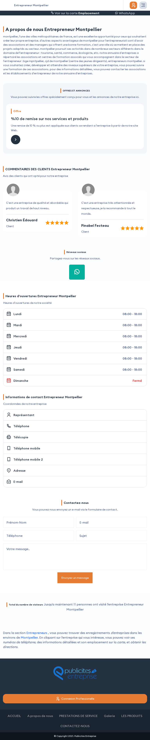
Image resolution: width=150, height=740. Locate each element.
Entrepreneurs (36, 633)
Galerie (109, 716)
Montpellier (29, 637)
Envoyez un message (75, 578)
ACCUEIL (14, 716)
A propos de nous (40, 716)
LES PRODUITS (131, 716)
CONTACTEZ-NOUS (75, 726)
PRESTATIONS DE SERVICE (78, 716)
